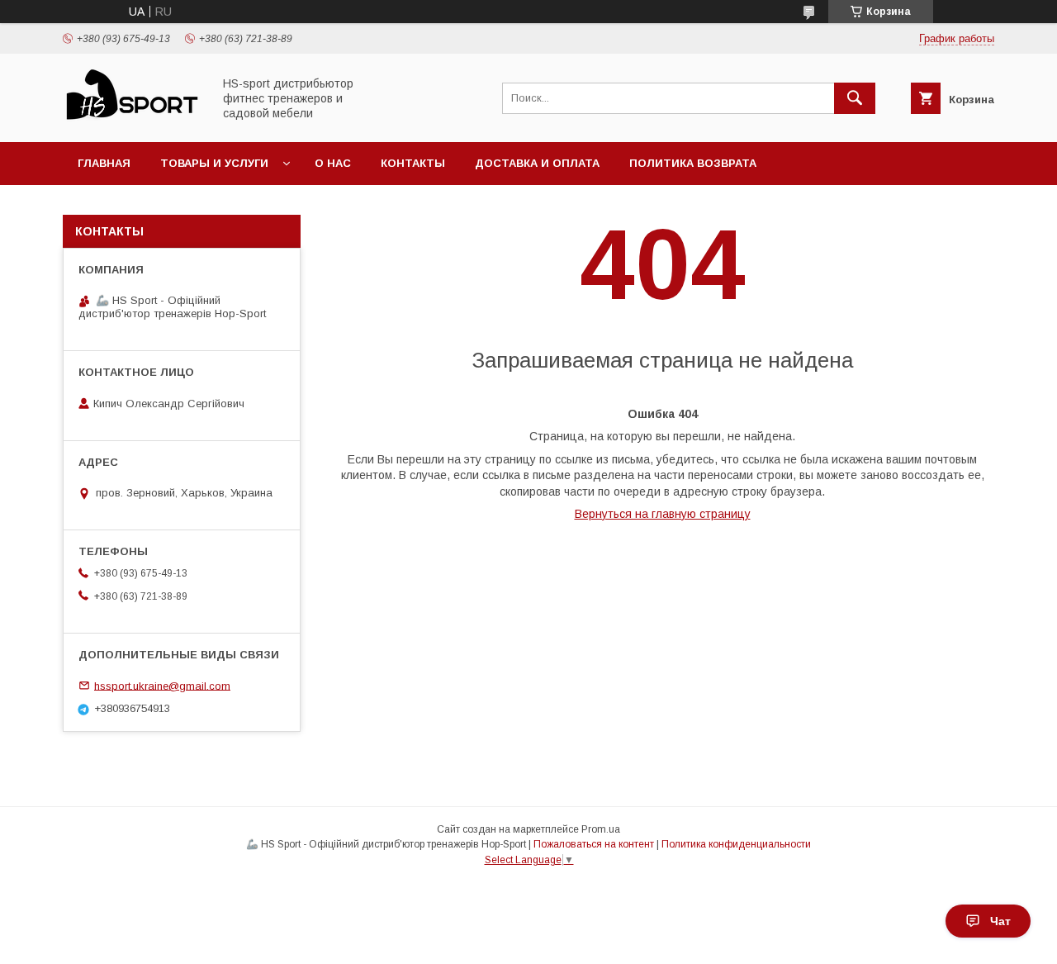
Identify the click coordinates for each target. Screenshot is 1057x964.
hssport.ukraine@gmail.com (162, 685)
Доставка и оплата (537, 163)
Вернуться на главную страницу (663, 513)
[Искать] (854, 98)
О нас (333, 163)
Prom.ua (600, 829)
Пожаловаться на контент (593, 844)
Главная (104, 163)
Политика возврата (692, 163)
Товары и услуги (214, 163)
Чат (1000, 921)
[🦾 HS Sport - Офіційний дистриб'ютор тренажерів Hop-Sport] (133, 120)
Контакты (413, 163)
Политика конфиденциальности (736, 844)
